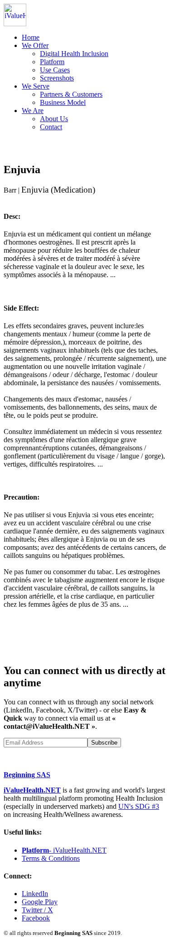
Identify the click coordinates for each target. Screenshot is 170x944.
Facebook (36, 918)
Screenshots (57, 78)
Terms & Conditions (51, 858)
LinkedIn (35, 893)
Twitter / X (37, 910)
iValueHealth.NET (32, 790)
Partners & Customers (71, 94)
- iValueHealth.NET (64, 850)
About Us (54, 119)
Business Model (63, 102)
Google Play (40, 902)
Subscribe (104, 742)
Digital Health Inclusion (74, 53)
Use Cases (55, 70)
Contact (51, 127)
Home (30, 37)
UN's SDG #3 (138, 806)
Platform (52, 62)
